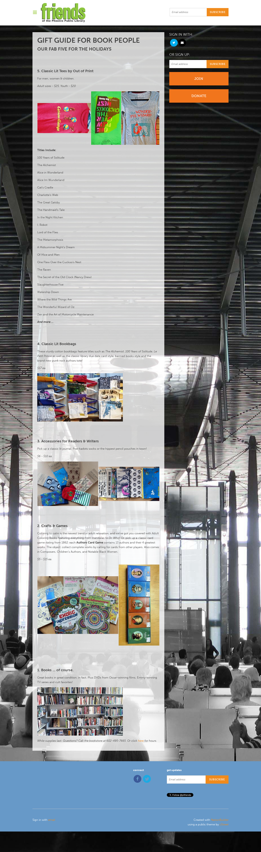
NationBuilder (220, 820)
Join (198, 79)
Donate (198, 96)
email (51, 820)
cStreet (224, 824)
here (141, 740)
